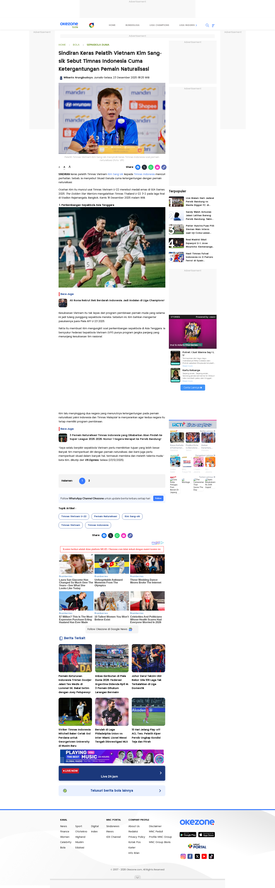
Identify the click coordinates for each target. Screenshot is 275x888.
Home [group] (112, 25)
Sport (78, 826)
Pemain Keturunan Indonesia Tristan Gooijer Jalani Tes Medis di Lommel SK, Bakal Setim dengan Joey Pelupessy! (75, 684)
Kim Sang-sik (116, 174)
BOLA (76, 45)
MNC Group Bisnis (160, 842)
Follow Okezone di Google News (107, 629)
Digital (95, 826)
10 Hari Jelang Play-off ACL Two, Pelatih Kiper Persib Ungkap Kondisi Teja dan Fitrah (146, 736)
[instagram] (183, 856)
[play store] (188, 834)
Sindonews (112, 826)
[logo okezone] (197, 822)
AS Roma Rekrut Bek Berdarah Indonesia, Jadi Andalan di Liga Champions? (117, 300)
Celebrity (65, 842)
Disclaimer (155, 826)
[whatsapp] (151, 167)
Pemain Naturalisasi (105, 516)
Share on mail (157, 167)
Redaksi (133, 831)
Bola (62, 848)
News (63, 826)
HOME (62, 45)
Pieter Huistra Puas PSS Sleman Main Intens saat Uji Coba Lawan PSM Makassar (200, 230)
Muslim (79, 842)
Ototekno (81, 831)
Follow (158, 498)
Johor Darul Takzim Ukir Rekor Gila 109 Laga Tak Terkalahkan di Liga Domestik (147, 682)
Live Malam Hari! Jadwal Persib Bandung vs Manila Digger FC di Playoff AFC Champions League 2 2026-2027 (200, 202)
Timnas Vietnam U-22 (73, 516)
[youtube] (204, 856)
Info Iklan (133, 853)
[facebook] (190, 856)
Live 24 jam (109, 776)
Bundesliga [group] (132, 25)
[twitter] (197, 856)
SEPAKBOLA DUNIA (98, 45)
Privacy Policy (136, 837)
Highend (80, 837)
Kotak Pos (134, 842)
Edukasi (79, 848)
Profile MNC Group (160, 837)
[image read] (63, 303)
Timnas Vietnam (70, 525)
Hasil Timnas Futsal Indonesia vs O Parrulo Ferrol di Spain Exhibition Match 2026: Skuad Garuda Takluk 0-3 (200, 258)
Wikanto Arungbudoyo (78, 77)
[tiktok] (211, 856)
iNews (110, 831)
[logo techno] (69, 25)
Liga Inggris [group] (187, 25)
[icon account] (61, 77)
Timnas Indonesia (144, 174)
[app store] (206, 834)
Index (94, 831)
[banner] (112, 762)
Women (64, 837)
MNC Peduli (156, 831)
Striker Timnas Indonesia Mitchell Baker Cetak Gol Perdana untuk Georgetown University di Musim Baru (75, 738)
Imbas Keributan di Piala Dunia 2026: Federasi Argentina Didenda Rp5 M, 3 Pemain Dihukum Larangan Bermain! (112, 684)
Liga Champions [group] (159, 25)
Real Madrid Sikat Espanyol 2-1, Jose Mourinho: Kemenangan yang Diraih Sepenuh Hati (200, 244)
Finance (64, 831)
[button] (196, 25)
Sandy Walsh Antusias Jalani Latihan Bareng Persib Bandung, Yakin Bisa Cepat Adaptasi (199, 216)
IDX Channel (113, 837)
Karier (131, 848)
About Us (134, 826)
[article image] (176, 201)
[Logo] (91, 25)
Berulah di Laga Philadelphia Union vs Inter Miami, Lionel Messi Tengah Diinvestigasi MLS (111, 736)
